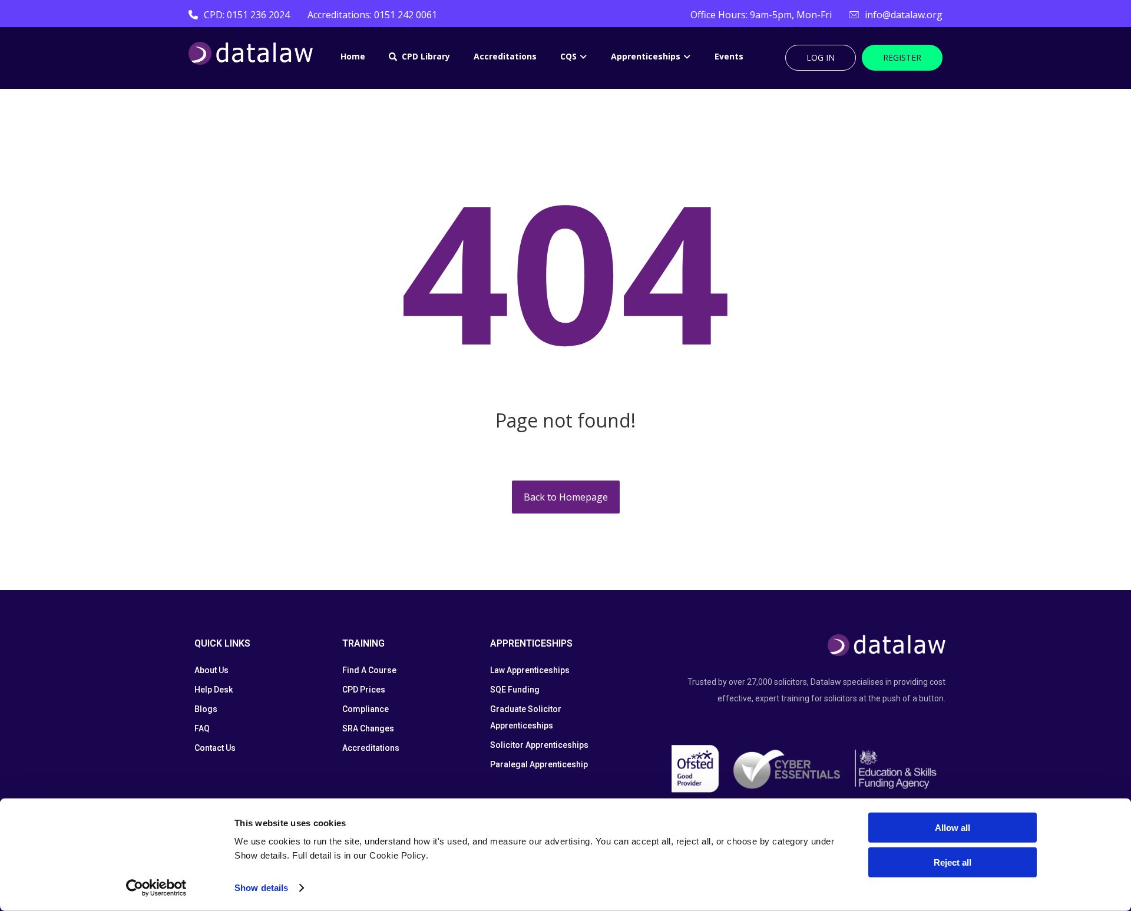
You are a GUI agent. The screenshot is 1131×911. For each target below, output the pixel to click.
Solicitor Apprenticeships (539, 745)
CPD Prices (363, 689)
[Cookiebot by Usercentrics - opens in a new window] (156, 888)
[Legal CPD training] (250, 53)
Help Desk (213, 689)
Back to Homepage (566, 497)
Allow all (952, 828)
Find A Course (369, 670)
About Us (211, 670)
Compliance (365, 709)
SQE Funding (515, 689)
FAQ (202, 728)
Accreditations (370, 748)
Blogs (205, 709)
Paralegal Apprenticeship (539, 764)
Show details (261, 888)
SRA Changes (368, 728)
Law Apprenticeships (530, 670)
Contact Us (215, 748)
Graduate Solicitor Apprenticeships (525, 717)
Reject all (952, 862)
